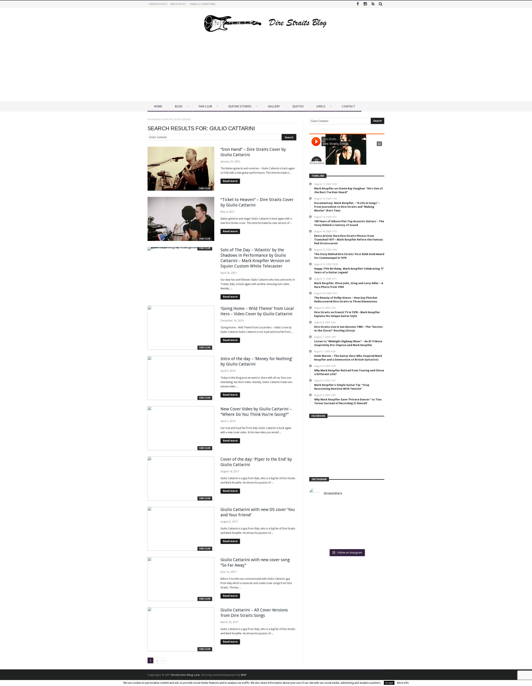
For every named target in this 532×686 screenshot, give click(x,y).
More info (403, 682)
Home (151, 119)
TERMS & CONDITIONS (202, 4)
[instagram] (365, 4)
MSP (243, 674)
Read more (230, 181)
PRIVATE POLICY (158, 4)
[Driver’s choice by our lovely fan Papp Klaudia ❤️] (346, 525)
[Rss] (373, 4)
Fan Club (204, 188)
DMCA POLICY (178, 4)
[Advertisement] (266, 70)
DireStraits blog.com (185, 674)
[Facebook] (357, 4)
